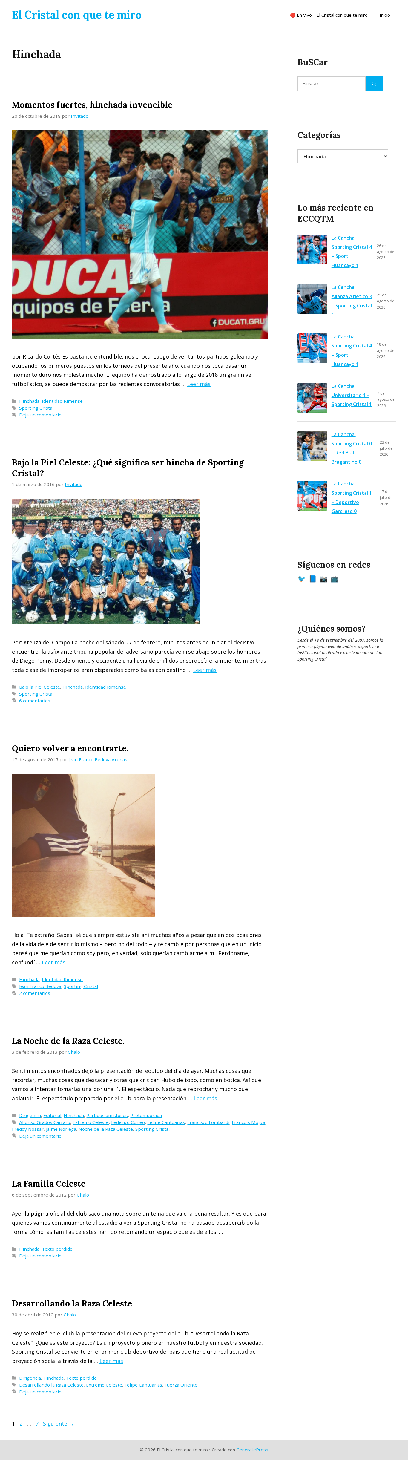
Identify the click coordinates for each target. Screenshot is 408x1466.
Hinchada (29, 401)
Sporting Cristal (36, 408)
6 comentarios (34, 701)
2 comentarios (34, 993)
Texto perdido (57, 1249)
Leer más (199, 383)
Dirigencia (30, 1115)
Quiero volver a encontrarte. (70, 748)
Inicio (385, 15)
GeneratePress (252, 1450)
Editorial (52, 1115)
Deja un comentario (40, 415)
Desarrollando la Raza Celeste (72, 1303)
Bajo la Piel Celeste (39, 687)
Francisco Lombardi (208, 1122)
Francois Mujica (248, 1122)
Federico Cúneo (128, 1122)
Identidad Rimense (62, 401)
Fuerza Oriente (181, 1385)
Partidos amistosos (107, 1115)
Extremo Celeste (91, 1122)
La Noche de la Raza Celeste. (68, 1040)
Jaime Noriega (61, 1129)
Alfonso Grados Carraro (44, 1122)
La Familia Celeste (48, 1183)
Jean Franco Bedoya (40, 986)
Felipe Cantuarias (166, 1122)
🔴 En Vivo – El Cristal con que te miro (329, 15)
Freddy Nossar (28, 1129)
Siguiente (58, 1423)
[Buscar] (374, 83)
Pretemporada (146, 1115)
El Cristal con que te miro (77, 15)
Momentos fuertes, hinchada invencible (92, 104)
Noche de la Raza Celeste (106, 1129)
